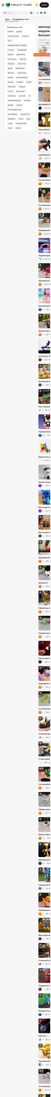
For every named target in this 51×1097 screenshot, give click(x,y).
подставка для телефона (17, 45)
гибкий (10, 31)
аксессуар (20, 91)
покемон (25, 36)
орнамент (11, 119)
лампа (18, 128)
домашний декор (14, 100)
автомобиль (12, 114)
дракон (19, 31)
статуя (10, 91)
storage (19, 105)
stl (29, 96)
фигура (10, 82)
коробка (27, 100)
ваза (28, 119)
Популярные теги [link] (21, 19)
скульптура (22, 73)
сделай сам (25, 114)
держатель (21, 54)
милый (10, 77)
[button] (46, 13)
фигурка (11, 73)
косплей (22, 96)
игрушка (11, 64)
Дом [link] (7, 19)
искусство (22, 64)
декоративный (21, 77)
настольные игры (14, 110)
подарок (22, 87)
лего (9, 41)
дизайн (10, 105)
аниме (29, 82)
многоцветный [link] (11, 21)
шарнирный (22, 50)
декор (10, 68)
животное (11, 87)
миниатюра (20, 68)
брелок (10, 54)
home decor (12, 59)
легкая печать (13, 36)
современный (21, 123)
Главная (20, 82)
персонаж (12, 96)
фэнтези (23, 59)
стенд (10, 123)
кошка (21, 119)
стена (10, 128)
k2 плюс (11, 50)
